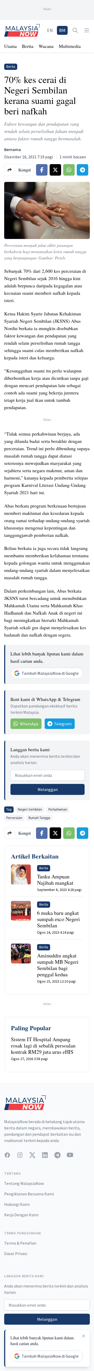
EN (50, 30)
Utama (10, 46)
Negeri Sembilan (30, 809)
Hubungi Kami (17, 1204)
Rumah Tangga (39, 818)
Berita (27, 46)
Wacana (46, 46)
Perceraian (14, 818)
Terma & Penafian (20, 1243)
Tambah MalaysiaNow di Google (50, 673)
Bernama (12, 149)
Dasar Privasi (15, 1253)
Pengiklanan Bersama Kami (29, 1193)
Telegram (63, 723)
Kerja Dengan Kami (21, 1214)
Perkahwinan (57, 809)
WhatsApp (29, 723)
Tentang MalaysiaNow (24, 1183)
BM (62, 30)
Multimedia (70, 46)
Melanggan (48, 789)
